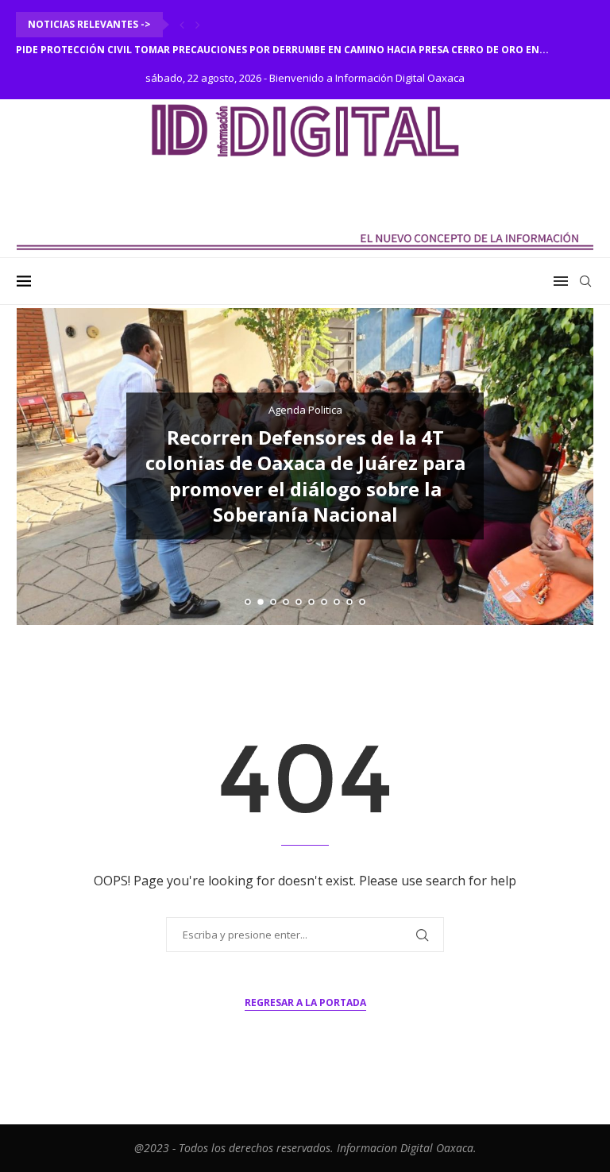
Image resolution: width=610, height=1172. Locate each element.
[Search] (585, 281)
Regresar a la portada (305, 1002)
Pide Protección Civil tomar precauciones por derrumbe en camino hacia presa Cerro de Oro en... (282, 49)
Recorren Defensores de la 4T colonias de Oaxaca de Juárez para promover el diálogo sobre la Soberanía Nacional (305, 475)
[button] (182, 24)
